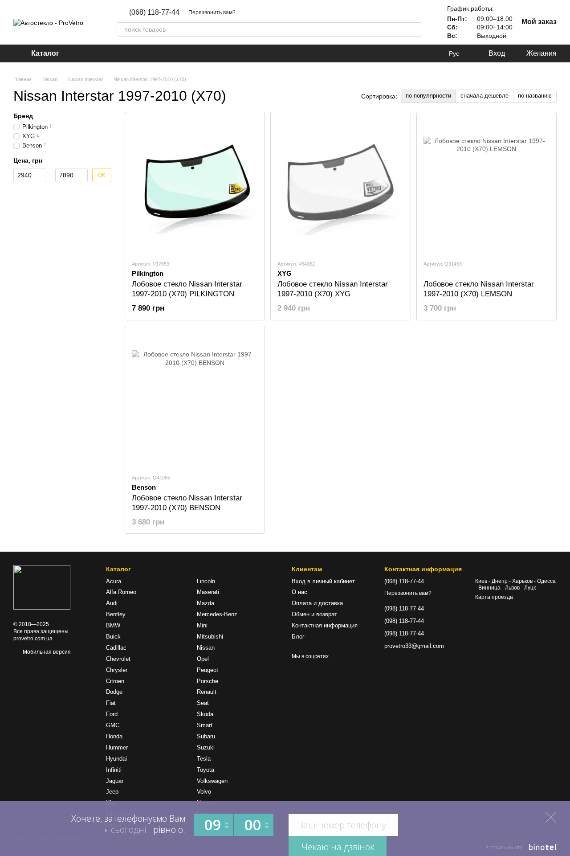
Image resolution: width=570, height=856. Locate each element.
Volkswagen (212, 781)
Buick (113, 636)
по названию (535, 95)
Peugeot (207, 670)
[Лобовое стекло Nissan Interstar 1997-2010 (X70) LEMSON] (486, 186)
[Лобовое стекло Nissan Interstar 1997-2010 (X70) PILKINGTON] (195, 186)
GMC (112, 725)
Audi (112, 603)
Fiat (111, 703)
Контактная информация (325, 625)
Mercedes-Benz (217, 614)
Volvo (204, 791)
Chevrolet (118, 658)
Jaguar (114, 781)
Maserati (208, 592)
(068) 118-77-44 (154, 12)
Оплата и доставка (317, 603)
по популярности (428, 95)
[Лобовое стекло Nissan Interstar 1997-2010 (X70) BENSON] (195, 400)
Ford (112, 714)
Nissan (206, 647)
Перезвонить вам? (212, 12)
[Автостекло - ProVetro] (41, 587)
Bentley (116, 614)
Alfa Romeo (121, 592)
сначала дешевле (484, 95)
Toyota (205, 769)
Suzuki (206, 747)
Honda (114, 736)
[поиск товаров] (415, 29)
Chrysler (116, 670)
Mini (202, 625)
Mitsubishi (210, 636)
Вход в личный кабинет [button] (323, 581)
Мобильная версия (46, 652)
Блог (298, 636)
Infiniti (114, 769)
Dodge (114, 691)
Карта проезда (494, 597)
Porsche (207, 681)
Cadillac (116, 647)
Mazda (205, 603)
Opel (203, 658)
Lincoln (206, 581)
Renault (206, 691)
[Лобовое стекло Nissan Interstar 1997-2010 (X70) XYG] (340, 186)
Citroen (115, 681)
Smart (204, 725)
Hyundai (116, 758)
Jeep (112, 791)
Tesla (204, 758)
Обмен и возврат (314, 614)
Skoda (205, 714)
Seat (203, 703)
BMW (113, 625)
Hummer (117, 747)
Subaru (206, 736)
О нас (299, 592)
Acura (113, 581)
